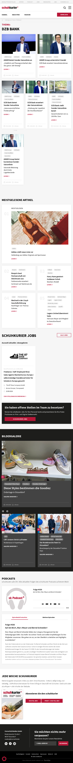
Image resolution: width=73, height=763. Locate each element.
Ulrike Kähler (59, 539)
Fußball (50, 270)
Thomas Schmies (22, 297)
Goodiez (26, 484)
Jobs (38, 2)
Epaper (21, 2)
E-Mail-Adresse (42, 743)
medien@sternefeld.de (12, 739)
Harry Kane (57, 270)
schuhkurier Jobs (20, 419)
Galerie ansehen (10, 496)
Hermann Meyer (62, 297)
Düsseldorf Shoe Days (12, 484)
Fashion (27, 15)
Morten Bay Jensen (53, 303)
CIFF (6, 536)
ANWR (41, 57)
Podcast (30, 2)
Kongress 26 (64, 2)
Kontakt (28, 754)
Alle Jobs (64, 335)
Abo (55, 2)
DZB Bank (16, 57)
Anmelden (64, 15)
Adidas (14, 248)
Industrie (16, 15)
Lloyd (13, 297)
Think (49, 310)
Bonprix (14, 270)
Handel (4, 15)
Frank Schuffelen (26, 57)
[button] (3, 511)
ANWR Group (8, 57)
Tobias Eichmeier (32, 99)
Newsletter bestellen (8, 2)
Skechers (50, 273)
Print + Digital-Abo (52, 701)
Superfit (60, 306)
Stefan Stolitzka (52, 306)
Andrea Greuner (44, 536)
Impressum (43, 754)
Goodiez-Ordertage (39, 484)
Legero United (57, 300)
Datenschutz (35, 754)
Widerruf (50, 754)
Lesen (6, 69)
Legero (49, 300)
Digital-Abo (33, 701)
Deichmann (22, 270)
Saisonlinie (7, 156)
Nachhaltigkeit (20, 754)
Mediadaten (46, 2)
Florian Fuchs (51, 297)
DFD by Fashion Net (56, 536)
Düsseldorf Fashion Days (47, 539)
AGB (55, 754)
